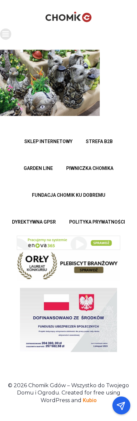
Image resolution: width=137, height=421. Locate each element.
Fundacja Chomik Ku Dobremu (68, 195)
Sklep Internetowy (48, 141)
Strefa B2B (99, 141)
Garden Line (38, 168)
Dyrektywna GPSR (34, 222)
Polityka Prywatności (97, 222)
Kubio (90, 400)
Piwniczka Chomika (89, 168)
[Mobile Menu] (5, 34)
